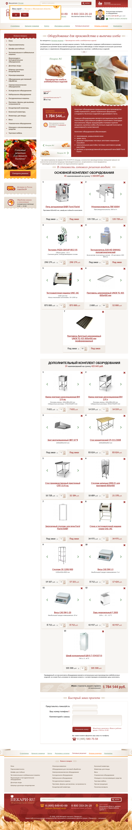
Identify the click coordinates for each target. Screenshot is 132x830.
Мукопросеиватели (16, 75)
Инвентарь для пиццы (17, 116)
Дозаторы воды (15, 66)
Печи (11, 41)
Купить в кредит (101, 26)
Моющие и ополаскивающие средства (20, 128)
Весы (11, 120)
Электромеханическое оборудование (17, 86)
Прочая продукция (101, 784)
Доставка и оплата (62, 26)
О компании (15, 26)
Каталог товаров (32, 26)
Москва (20, 3)
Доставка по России (24, 188)
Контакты (117, 26)
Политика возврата (101, 787)
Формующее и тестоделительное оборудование (16, 60)
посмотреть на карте (107, 813)
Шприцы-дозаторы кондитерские (16, 71)
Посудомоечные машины (19, 98)
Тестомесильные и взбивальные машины (21, 53)
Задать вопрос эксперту (118, 18)
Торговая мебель (15, 133)
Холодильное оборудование (20, 91)
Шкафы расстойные (16, 49)
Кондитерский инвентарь (19, 108)
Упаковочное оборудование (20, 124)
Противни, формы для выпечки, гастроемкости (21, 103)
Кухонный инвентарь (17, 112)
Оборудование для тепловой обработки (20, 80)
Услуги (46, 26)
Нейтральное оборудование (20, 95)
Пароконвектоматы (16, 45)
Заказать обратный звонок (55, 808)
